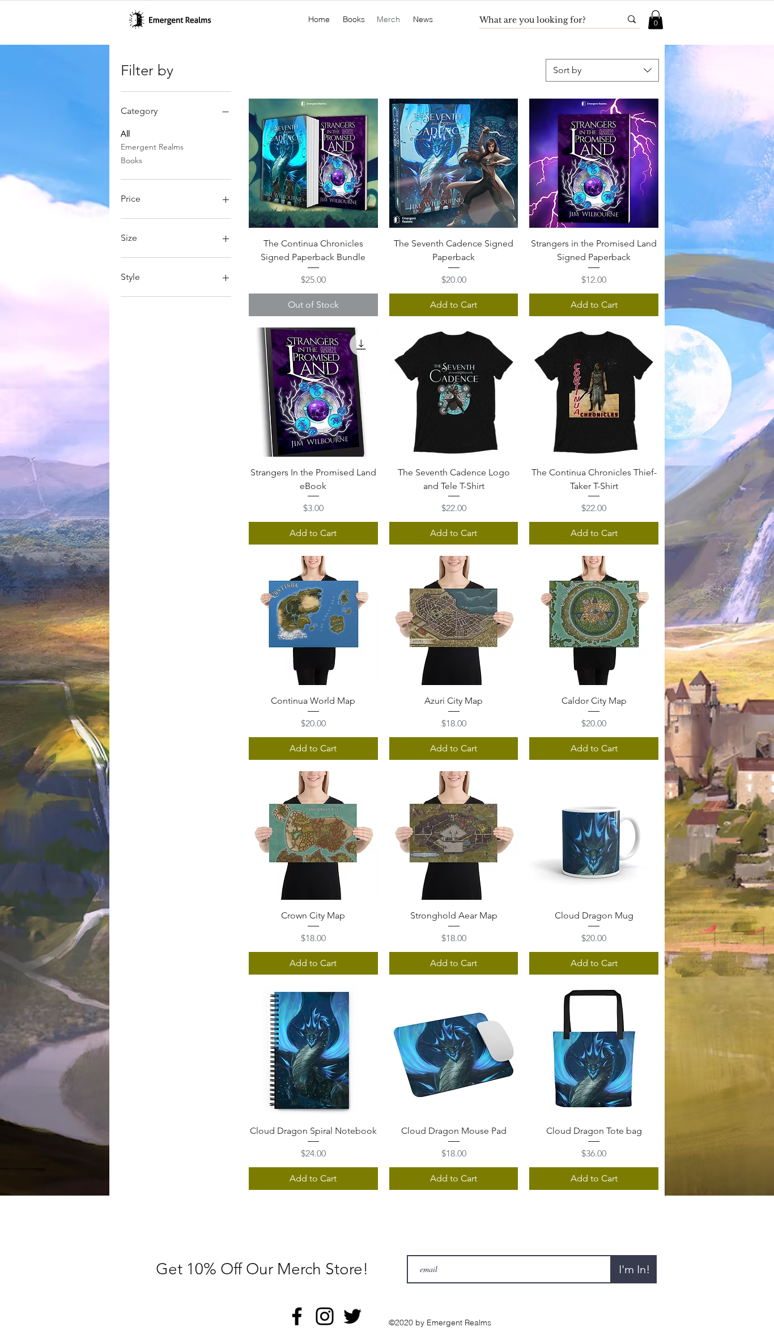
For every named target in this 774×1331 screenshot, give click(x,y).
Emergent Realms (152, 147)
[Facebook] (297, 1316)
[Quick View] (313, 163)
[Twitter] (352, 1316)
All (125, 134)
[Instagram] (325, 1316)
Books (131, 160)
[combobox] (602, 70)
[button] (354, 19)
